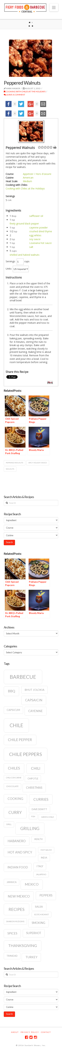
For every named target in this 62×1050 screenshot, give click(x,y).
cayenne (35, 711)
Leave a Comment (15, 94)
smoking (38, 923)
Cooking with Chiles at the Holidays (25, 91)
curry (15, 812)
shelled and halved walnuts (24, 254)
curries (40, 799)
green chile (47, 817)
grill (9, 824)
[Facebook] (26, 1037)
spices (12, 933)
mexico (32, 884)
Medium (27, 181)
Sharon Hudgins (15, 921)
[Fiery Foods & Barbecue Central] (25, 7)
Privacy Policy (30, 1032)
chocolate (12, 786)
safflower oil (36, 216)
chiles (14, 768)
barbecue (23, 677)
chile (16, 725)
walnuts (10, 469)
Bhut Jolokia (34, 689)
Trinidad (12, 955)
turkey (31, 957)
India (44, 857)
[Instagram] (35, 1037)
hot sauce (46, 850)
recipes (16, 909)
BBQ (11, 691)
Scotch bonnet (41, 914)
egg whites (35, 235)
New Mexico (19, 896)
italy (40, 866)
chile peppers (25, 754)
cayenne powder (38, 227)
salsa (39, 906)
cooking (15, 799)
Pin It (50, 382)
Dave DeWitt (39, 809)
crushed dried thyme (40, 231)
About (15, 1032)
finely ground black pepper (24, 223)
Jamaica (12, 882)
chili (35, 768)
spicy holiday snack (37, 463)
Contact (46, 1032)
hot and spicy (20, 852)
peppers (45, 895)
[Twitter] (31, 1037)
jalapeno (41, 874)
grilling (29, 828)
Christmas (34, 787)
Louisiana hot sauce (40, 243)
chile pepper (20, 740)
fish (33, 816)
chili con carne (13, 777)
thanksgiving (22, 945)
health (38, 839)
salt (31, 247)
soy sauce (34, 239)
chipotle (33, 778)
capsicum (13, 709)
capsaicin (33, 700)
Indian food (17, 867)
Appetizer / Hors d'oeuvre (37, 174)
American (28, 177)
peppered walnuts (14, 463)
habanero (17, 841)
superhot (33, 933)
